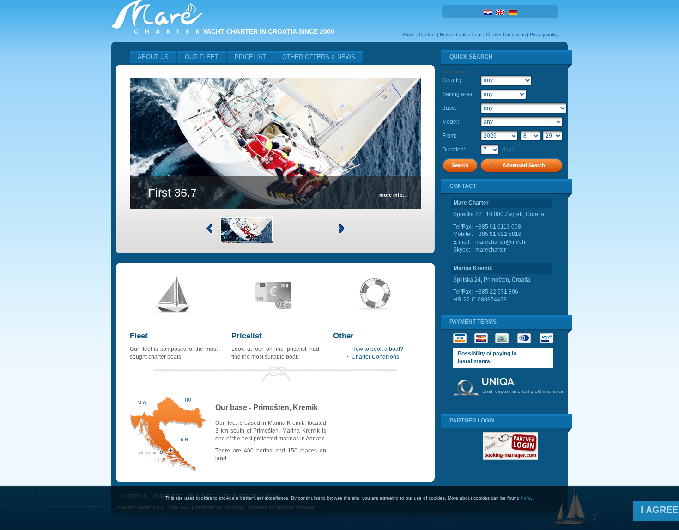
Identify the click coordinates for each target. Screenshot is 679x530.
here (526, 497)
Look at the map (168, 435)
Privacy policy (544, 34)
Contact (427, 34)
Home (408, 34)
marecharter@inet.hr (501, 242)
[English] (500, 11)
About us (153, 57)
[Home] (157, 32)
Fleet (139, 335)
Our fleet (201, 57)
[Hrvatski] (487, 11)
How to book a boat (461, 34)
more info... (393, 195)
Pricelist (250, 57)
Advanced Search (524, 165)
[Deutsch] (512, 11)
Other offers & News (318, 57)
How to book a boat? (377, 349)
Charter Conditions (506, 34)
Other (343, 335)
